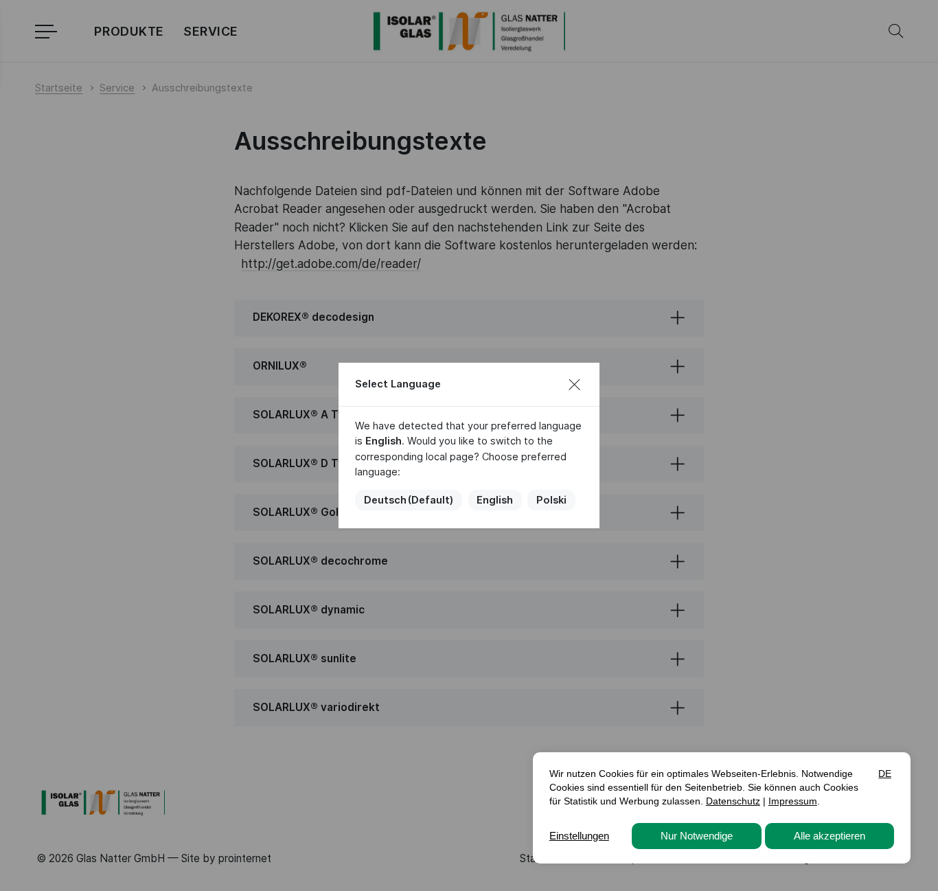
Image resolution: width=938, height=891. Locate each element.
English (495, 500)
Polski (551, 500)
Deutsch (409, 500)
